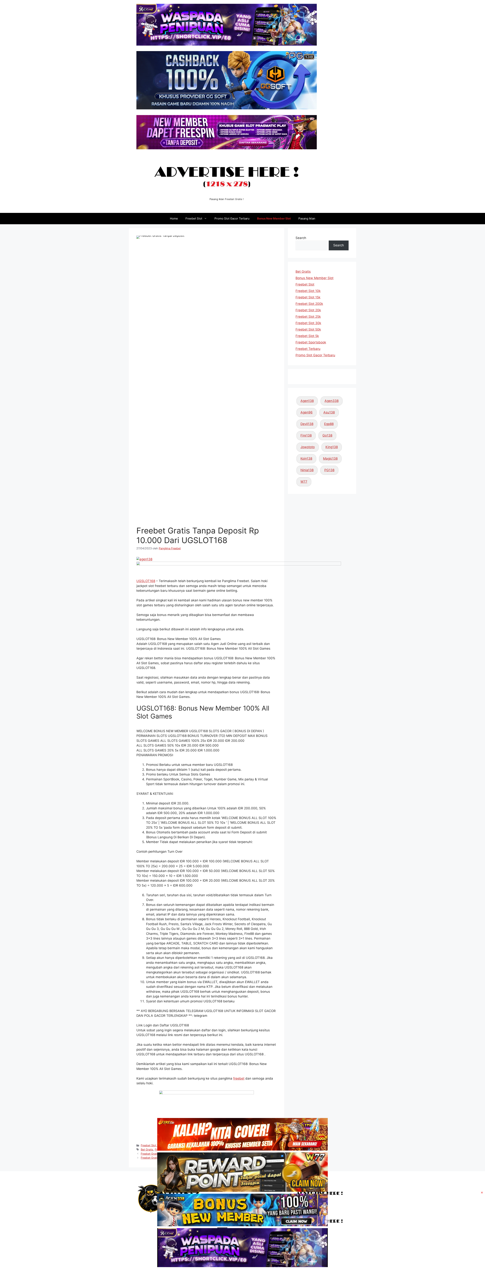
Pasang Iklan (306, 218)
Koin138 (306, 458)
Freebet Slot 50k (308, 329)
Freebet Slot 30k (308, 323)
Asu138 (329, 412)
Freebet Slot (193, 218)
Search (301, 238)
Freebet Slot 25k (308, 316)
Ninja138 (307, 470)
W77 (303, 481)
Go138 (327, 435)
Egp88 (329, 424)
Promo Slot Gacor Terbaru (232, 218)
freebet (238, 1078)
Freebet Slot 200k (309, 304)
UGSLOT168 (145, 581)
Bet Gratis (303, 271)
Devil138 (306, 424)
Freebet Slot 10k (308, 291)
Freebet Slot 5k (307, 336)
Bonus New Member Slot (274, 218)
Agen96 (306, 412)
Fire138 (306, 435)
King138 (331, 447)
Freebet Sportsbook (311, 342)
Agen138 (307, 401)
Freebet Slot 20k (308, 310)
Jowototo (307, 447)
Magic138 (330, 458)
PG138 (329, 470)
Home (174, 218)
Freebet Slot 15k (308, 297)
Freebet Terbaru (308, 349)
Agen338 (332, 401)
